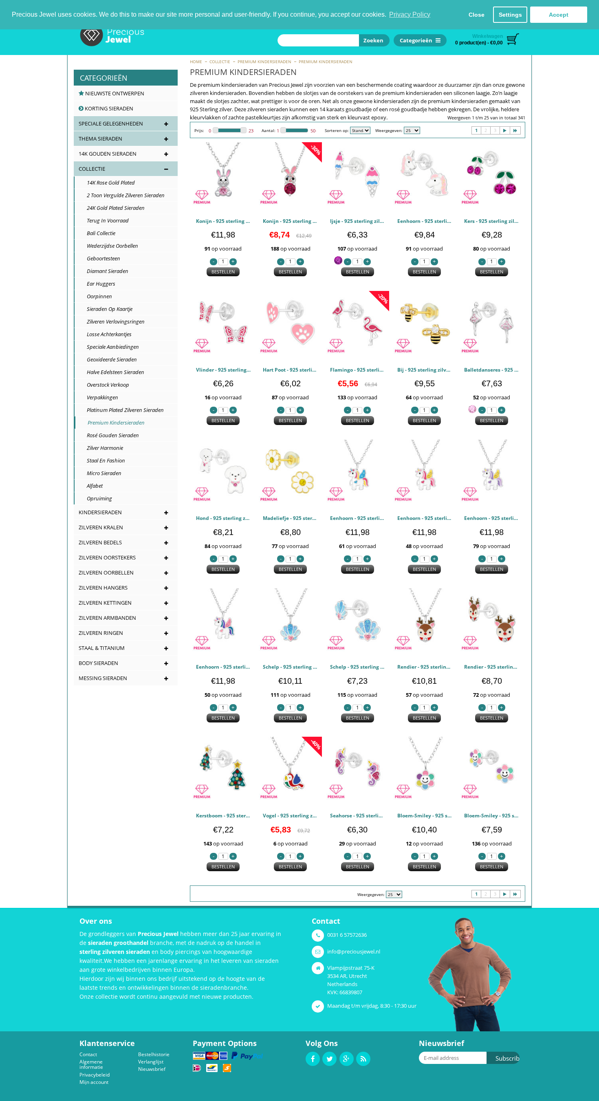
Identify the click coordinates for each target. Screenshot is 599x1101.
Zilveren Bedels (100, 542)
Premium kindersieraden (264, 61)
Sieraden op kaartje (105, 309)
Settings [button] (510, 14)
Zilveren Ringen (101, 632)
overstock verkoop (104, 384)
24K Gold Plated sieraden (112, 207)
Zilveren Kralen (101, 527)
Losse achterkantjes (105, 334)
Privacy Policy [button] (409, 14)
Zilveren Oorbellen (106, 572)
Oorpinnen (95, 296)
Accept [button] (558, 14)
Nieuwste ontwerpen (114, 93)
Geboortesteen (99, 258)
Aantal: (268, 130)
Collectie (219, 61)
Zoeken (372, 40)
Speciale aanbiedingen (109, 346)
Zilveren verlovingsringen (112, 321)
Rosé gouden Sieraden (109, 435)
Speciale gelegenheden (111, 123)
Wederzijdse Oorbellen (108, 245)
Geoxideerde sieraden (108, 359)
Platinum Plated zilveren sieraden (121, 410)
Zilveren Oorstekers (107, 557)
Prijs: (199, 130)
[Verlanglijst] (242, 200)
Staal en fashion (102, 460)
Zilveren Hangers (103, 587)
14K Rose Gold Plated (107, 182)
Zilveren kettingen (105, 602)
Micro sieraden (100, 473)
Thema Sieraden (100, 138)
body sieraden (98, 663)
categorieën (104, 78)
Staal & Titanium (102, 648)
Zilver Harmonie (101, 447)
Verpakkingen (98, 397)
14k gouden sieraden (108, 153)
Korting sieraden (108, 108)
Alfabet (91, 485)
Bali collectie (97, 233)
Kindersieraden (100, 512)
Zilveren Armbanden (107, 617)
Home (196, 61)
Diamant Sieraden (103, 271)
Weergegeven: (389, 130)
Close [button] (476, 14)
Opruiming (95, 498)
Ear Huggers (97, 283)
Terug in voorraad (104, 220)
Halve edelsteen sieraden (111, 372)
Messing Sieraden (103, 678)
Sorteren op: (337, 130)
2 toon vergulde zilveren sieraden (122, 195)
